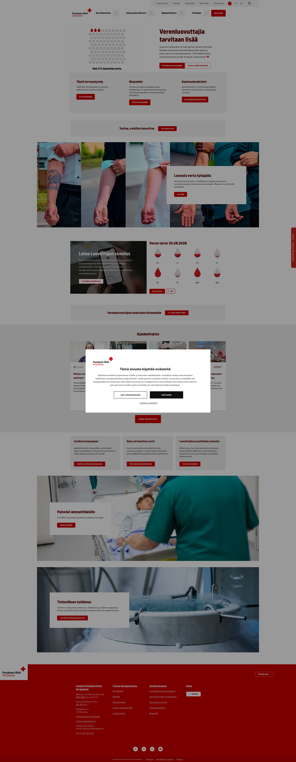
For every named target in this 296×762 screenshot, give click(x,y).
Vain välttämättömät (130, 395)
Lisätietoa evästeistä (148, 403)
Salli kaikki (166, 395)
